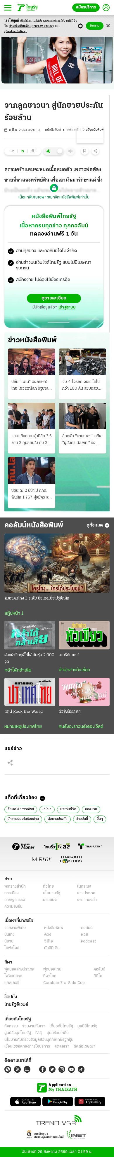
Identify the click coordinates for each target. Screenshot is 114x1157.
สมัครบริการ (86, 7)
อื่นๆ (100, 819)
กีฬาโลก (49, 976)
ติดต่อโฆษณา (84, 1046)
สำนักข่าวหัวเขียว (74, 670)
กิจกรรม (11, 1026)
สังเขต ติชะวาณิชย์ (21, 809)
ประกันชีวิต (68, 809)
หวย (84, 935)
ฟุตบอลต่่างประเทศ (19, 969)
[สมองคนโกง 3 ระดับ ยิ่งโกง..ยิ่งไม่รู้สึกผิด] (57, 563)
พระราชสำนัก (15, 886)
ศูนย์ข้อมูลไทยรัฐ (17, 1033)
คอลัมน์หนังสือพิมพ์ (33, 525)
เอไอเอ (47, 809)
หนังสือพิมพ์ (53, 130)
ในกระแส (84, 886)
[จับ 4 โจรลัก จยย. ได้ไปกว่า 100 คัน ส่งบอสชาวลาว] (82, 362)
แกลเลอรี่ (11, 983)
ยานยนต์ (50, 900)
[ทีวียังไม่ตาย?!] (84, 692)
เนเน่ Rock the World (23, 712)
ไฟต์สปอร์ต (13, 976)
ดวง (47, 935)
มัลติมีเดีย (52, 948)
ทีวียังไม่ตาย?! (70, 712)
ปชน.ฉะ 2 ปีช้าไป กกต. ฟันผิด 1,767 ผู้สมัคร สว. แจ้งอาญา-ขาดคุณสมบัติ (31, 495)
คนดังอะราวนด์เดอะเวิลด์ (81, 726)
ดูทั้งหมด (95, 525)
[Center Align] (108, 26)
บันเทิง (9, 935)
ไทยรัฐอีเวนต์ (16, 1004)
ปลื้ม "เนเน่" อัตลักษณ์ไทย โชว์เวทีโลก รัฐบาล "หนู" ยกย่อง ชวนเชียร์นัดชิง (30, 386)
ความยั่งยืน (13, 907)
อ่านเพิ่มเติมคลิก (31, 26)
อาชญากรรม (14, 900)
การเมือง (11, 893)
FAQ (38, 1033)
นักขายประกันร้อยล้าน (23, 819)
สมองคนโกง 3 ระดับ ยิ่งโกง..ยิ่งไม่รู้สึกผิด (36, 598)
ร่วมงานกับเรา (33, 1026)
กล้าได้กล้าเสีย (17, 670)
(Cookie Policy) (15, 31)
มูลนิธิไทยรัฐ (87, 1026)
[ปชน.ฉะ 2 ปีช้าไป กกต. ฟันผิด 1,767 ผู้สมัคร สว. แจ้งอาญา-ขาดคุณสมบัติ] (31, 470)
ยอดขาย (91, 809)
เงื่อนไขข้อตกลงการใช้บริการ (27, 1046)
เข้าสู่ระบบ (66, 307)
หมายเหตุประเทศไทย (23, 726)
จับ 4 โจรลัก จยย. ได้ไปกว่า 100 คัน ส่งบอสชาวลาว (82, 386)
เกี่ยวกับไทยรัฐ (61, 1026)
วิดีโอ (48, 941)
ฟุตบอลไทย (52, 969)
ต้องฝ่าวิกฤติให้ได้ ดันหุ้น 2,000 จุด (29, 658)
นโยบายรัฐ (51, 893)
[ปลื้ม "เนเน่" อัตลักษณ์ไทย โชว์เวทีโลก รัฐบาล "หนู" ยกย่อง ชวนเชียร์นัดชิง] (31, 362)
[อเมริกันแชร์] (84, 635)
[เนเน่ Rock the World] (29, 692)
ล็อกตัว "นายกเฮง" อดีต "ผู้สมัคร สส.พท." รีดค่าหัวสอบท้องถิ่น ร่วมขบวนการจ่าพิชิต (81, 440)
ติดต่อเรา (61, 1046)
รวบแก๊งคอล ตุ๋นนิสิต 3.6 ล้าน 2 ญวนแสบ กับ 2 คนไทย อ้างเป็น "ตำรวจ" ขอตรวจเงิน (31, 440)
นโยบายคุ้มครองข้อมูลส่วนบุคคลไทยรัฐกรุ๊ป (38, 1040)
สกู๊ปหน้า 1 (14, 613)
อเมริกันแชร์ (69, 655)
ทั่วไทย (48, 886)
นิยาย (8, 941)
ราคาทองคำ (87, 900)
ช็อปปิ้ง (10, 997)
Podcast (88, 941)
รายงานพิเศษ (15, 928)
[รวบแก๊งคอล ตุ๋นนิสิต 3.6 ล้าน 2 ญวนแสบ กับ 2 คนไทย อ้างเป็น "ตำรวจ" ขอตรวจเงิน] (31, 416)
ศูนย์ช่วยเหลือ (58, 1033)
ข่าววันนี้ (82, 819)
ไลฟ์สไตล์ (72, 130)
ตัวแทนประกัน (58, 819)
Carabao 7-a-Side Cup (64, 983)
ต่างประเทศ (86, 893)
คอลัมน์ (87, 928)
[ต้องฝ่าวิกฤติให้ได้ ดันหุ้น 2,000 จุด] (29, 635)
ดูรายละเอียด (54, 298)
